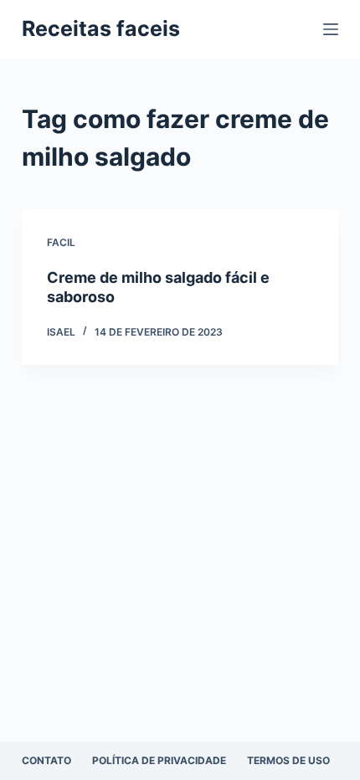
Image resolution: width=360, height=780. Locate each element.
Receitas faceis (101, 28)
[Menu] (330, 29)
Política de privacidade (159, 760)
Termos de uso (288, 760)
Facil (61, 242)
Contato (46, 760)
